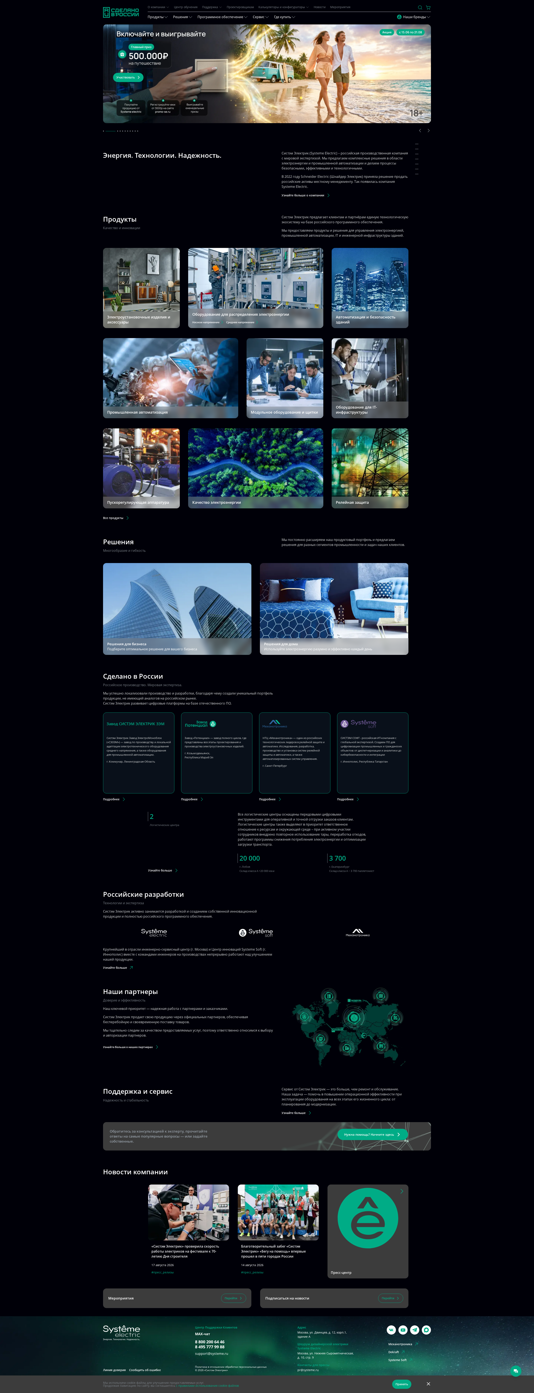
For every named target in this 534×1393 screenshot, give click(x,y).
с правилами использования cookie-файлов (207, 1386)
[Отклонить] (428, 1384)
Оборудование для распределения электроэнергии (240, 314)
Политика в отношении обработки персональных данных (231, 1367)
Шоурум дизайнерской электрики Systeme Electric (322, 1346)
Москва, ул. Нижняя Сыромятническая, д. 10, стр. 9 (325, 1355)
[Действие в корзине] (428, 7)
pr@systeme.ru (308, 1370)
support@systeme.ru (211, 1353)
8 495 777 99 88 (209, 1346)
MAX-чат (202, 1334)
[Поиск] (420, 7)
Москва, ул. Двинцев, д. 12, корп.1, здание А (322, 1334)
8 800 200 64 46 (209, 1341)
